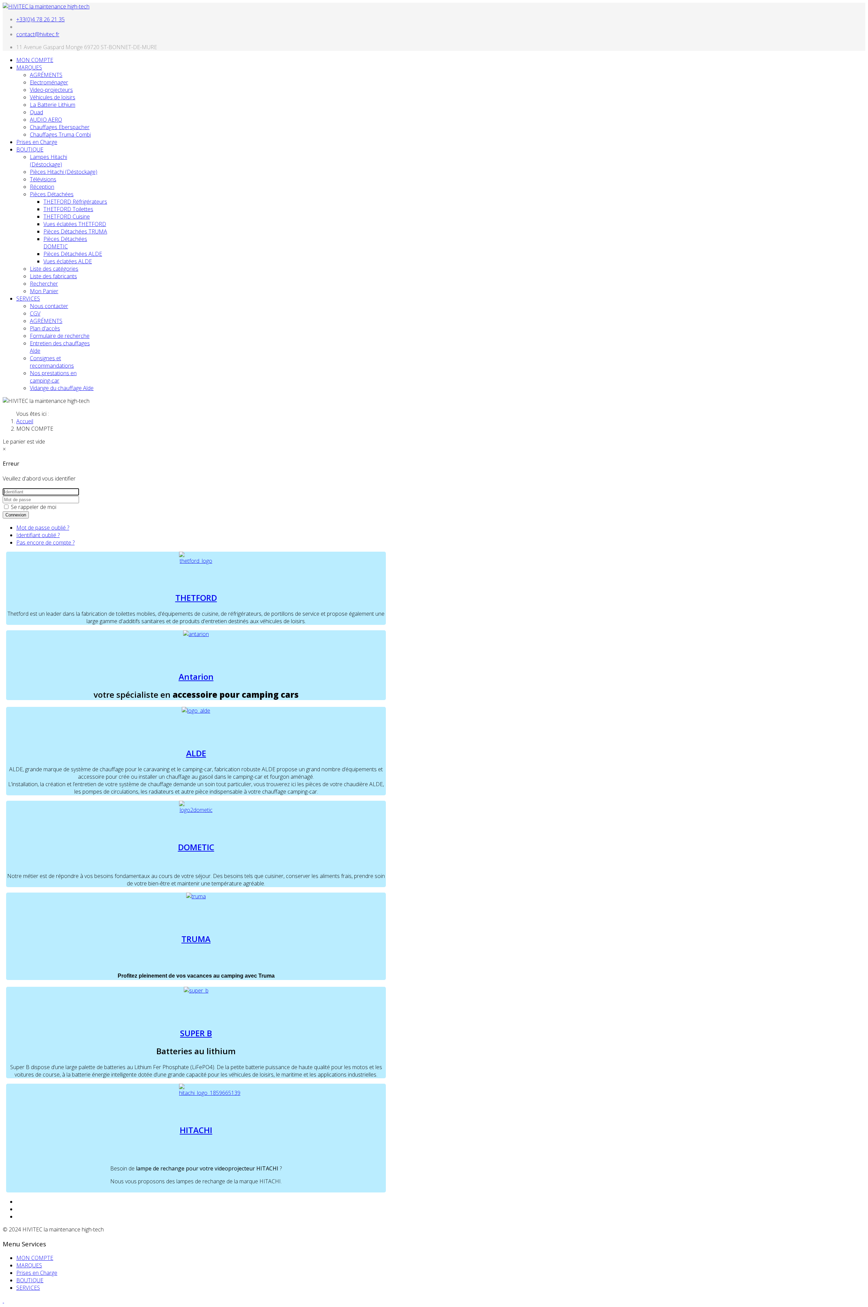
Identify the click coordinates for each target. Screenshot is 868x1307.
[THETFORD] (196, 561)
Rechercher (44, 283)
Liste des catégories (54, 268)
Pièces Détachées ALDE (72, 254)
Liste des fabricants (53, 276)
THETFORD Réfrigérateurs (75, 201)
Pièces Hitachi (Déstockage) (63, 172)
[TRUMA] (196, 896)
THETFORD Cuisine (66, 216)
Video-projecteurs (51, 90)
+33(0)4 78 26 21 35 (40, 19)
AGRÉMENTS (46, 75)
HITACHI (196, 1130)
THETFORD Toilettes (68, 209)
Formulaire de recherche (60, 336)
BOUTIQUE (29, 149)
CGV (35, 313)
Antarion (196, 676)
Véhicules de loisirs (52, 97)
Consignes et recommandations (52, 361)
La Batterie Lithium (52, 104)
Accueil (24, 421)
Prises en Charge (36, 142)
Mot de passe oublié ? (42, 527)
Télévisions (43, 179)
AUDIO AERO (46, 119)
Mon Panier (44, 291)
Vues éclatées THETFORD (74, 224)
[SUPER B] (196, 990)
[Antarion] (196, 634)
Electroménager (49, 82)
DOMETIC (196, 847)
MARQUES (29, 67)
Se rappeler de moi (32, 507)
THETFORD (196, 597)
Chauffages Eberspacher (60, 127)
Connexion (15, 514)
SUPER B (196, 1033)
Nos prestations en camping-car (53, 376)
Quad (36, 112)
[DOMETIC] (196, 810)
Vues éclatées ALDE (67, 261)
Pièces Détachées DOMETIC (65, 242)
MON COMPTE (34, 60)
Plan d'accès (45, 328)
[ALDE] (196, 710)
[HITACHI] (209, 1093)
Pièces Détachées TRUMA (75, 231)
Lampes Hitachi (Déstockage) (48, 160)
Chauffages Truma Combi (60, 134)
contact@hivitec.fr (37, 34)
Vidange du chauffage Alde (62, 388)
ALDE (196, 753)
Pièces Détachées (52, 194)
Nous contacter (49, 306)
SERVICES (28, 298)
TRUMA (196, 938)
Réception (42, 186)
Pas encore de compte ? (45, 542)
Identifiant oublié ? (38, 535)
